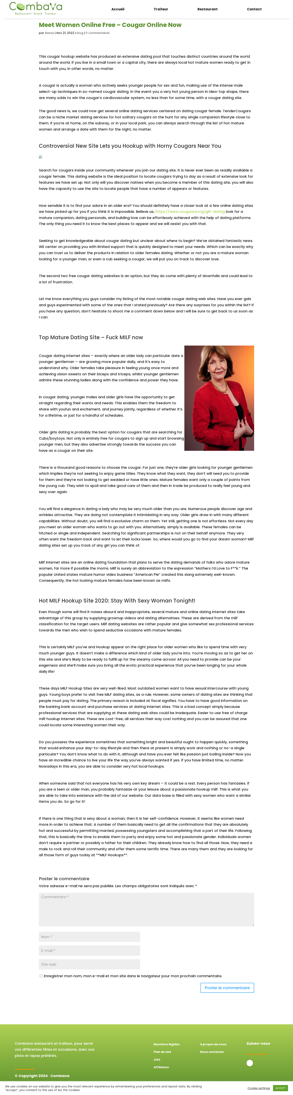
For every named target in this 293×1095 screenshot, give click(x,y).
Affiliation (161, 1067)
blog (80, 33)
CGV (157, 1060)
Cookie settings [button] (259, 1088)
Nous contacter (212, 1052)
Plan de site (162, 1052)
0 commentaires (98, 33)
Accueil (117, 9)
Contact (254, 9)
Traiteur (161, 9)
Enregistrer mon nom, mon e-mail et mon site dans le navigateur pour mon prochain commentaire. (133, 975)
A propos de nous (213, 1044)
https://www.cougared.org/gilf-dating (190, 211)
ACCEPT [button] (280, 1088)
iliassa (49, 33)
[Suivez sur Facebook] (250, 1063)
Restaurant (208, 9)
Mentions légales (167, 1044)
